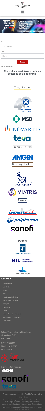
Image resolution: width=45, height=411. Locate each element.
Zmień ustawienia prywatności (12, 314)
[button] (22, 12)
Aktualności (6, 287)
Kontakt (5, 310)
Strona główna (7, 283)
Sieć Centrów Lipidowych (10, 300)
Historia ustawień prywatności (12, 317)
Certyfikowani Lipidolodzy (11, 297)
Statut (4, 294)
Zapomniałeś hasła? (7, 66)
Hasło (3, 51)
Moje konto (6, 307)
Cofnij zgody (6, 320)
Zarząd (5, 290)
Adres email (5, 42)
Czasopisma (6, 304)
